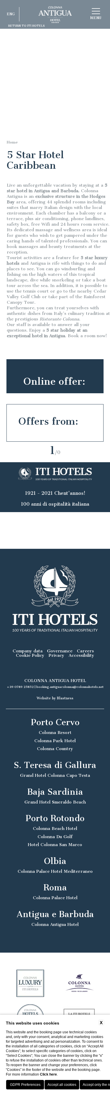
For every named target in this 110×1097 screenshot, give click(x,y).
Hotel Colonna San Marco (55, 844)
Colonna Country (55, 748)
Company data (28, 651)
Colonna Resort (55, 732)
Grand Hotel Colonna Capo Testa (55, 775)
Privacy (56, 655)
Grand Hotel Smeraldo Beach (55, 802)
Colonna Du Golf (55, 836)
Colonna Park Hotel (55, 740)
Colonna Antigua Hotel (55, 924)
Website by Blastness (55, 698)
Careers (85, 651)
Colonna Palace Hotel (55, 897)
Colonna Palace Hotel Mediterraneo (55, 871)
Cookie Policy (30, 655)
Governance (59, 651)
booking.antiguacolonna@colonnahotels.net (70, 687)
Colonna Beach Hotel (55, 828)
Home (12, 142)
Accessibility (81, 655)
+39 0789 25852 (21, 687)
